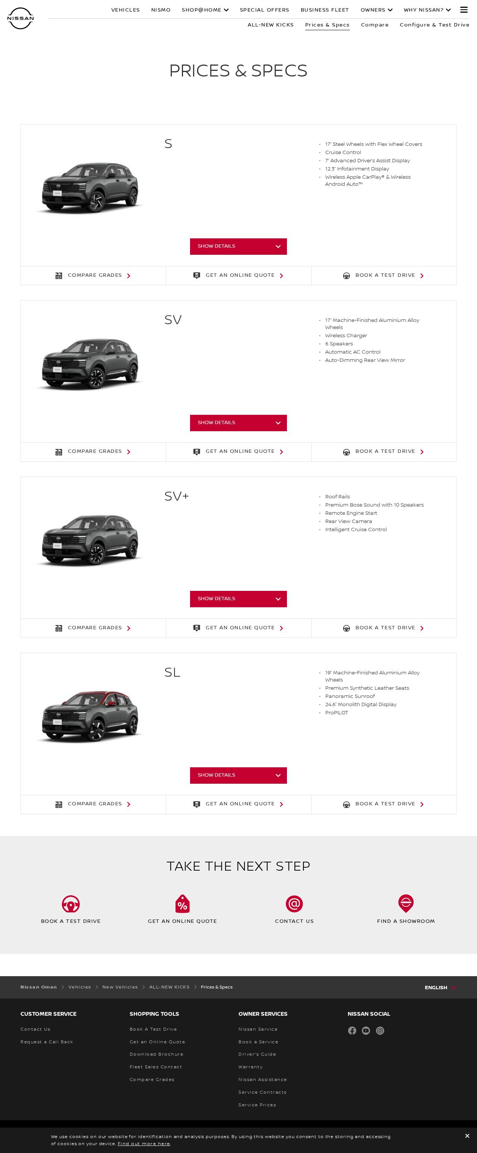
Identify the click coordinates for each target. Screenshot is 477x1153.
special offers (265, 10)
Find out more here (144, 1144)
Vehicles (125, 10)
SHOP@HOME (202, 10)
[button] (464, 9)
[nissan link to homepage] (20, 18)
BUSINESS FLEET (325, 10)
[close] (467, 1136)
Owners (373, 10)
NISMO (161, 10)
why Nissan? (424, 10)
